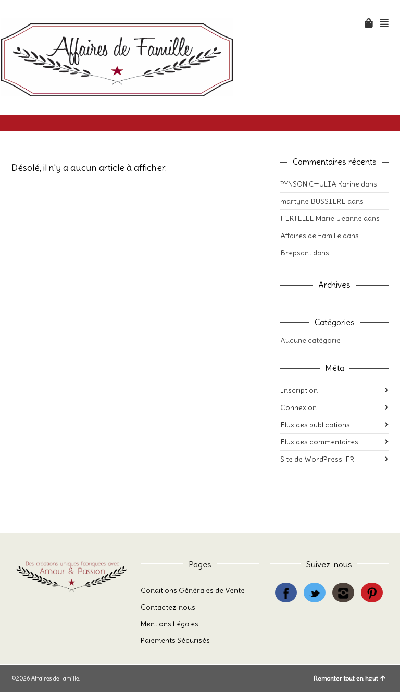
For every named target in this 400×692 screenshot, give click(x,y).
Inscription (299, 390)
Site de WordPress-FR (317, 459)
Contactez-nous (168, 607)
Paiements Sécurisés (175, 640)
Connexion (298, 407)
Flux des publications (315, 424)
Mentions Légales (169, 623)
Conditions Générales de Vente (193, 590)
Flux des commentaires (319, 442)
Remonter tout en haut (346, 678)
